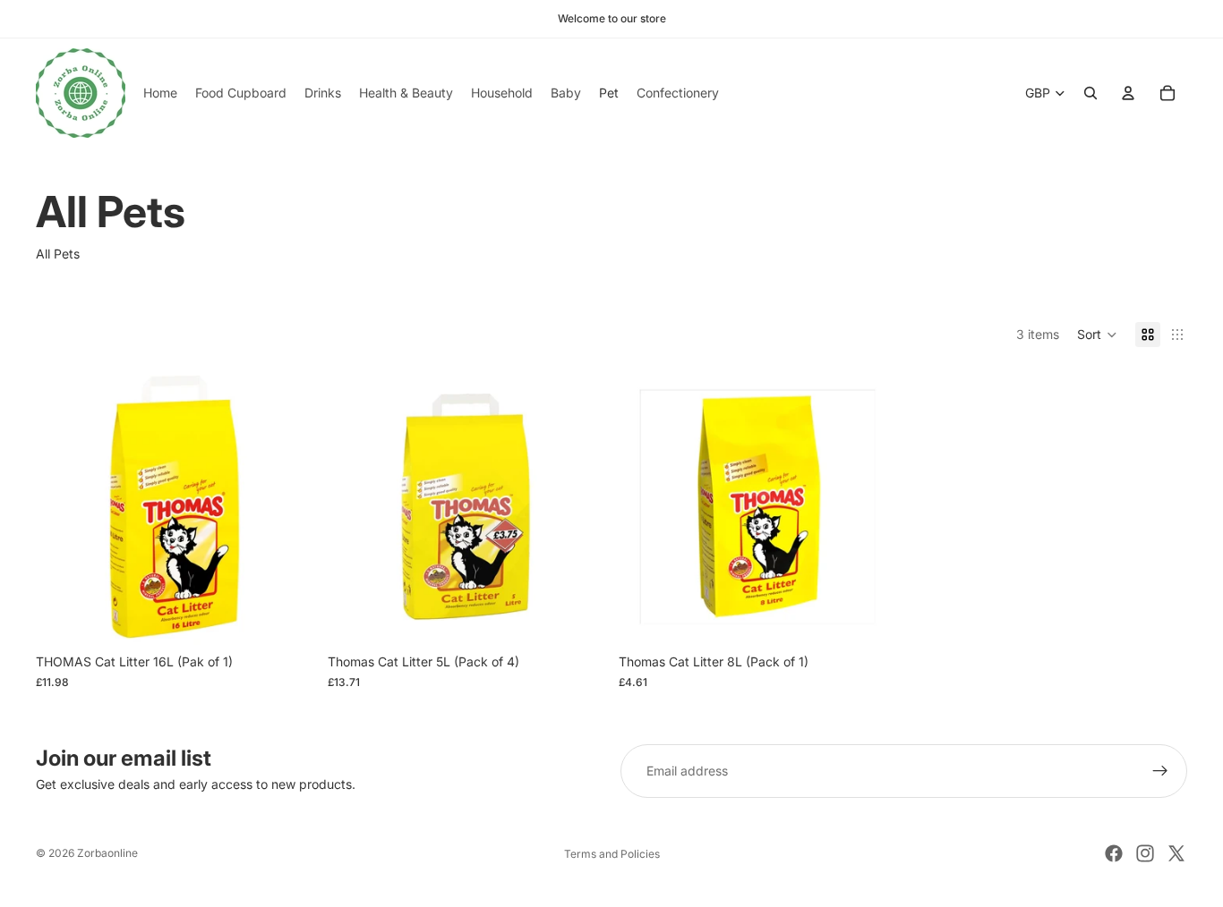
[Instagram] (1145, 853)
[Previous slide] (63, 507)
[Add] (285, 617)
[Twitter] (1176, 853)
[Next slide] (286, 507)
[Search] (1090, 93)
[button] (1097, 334)
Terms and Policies (612, 853)
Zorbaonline (107, 853)
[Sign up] (1160, 771)
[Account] (1128, 93)
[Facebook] (1114, 853)
